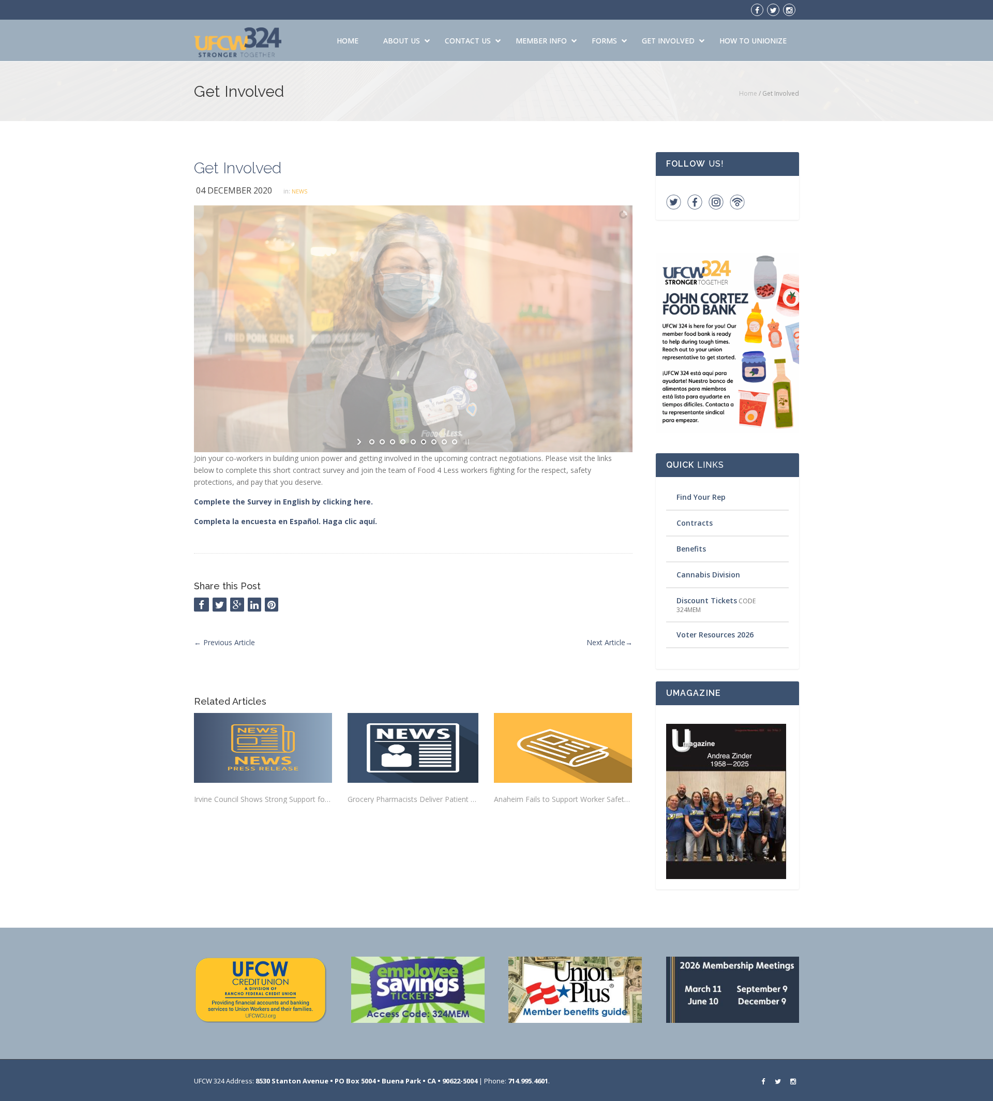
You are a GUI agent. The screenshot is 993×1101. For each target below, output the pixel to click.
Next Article (609, 642)
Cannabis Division (708, 574)
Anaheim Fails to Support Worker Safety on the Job (563, 799)
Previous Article (224, 642)
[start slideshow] (360, 442)
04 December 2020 (234, 190)
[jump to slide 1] (372, 442)
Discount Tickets (706, 600)
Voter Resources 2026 (715, 634)
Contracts (694, 523)
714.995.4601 (528, 1080)
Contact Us (468, 41)
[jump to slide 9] (454, 442)
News (299, 191)
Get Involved (668, 41)
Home (347, 41)
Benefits (691, 549)
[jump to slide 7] (434, 442)
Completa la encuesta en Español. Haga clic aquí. (285, 521)
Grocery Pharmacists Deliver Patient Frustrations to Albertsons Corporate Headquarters (413, 799)
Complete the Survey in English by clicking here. (284, 502)
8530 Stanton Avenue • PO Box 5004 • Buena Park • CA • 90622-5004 (366, 1080)
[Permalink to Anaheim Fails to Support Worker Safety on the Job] (563, 748)
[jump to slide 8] (444, 442)
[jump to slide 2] (382, 442)
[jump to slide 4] (403, 442)
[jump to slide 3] (392, 442)
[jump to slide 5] (413, 442)
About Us (401, 41)
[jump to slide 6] (423, 442)
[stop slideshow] (466, 442)
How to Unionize (753, 41)
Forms (604, 41)
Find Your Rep (701, 497)
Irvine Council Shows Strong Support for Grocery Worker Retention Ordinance (263, 799)
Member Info (541, 41)
